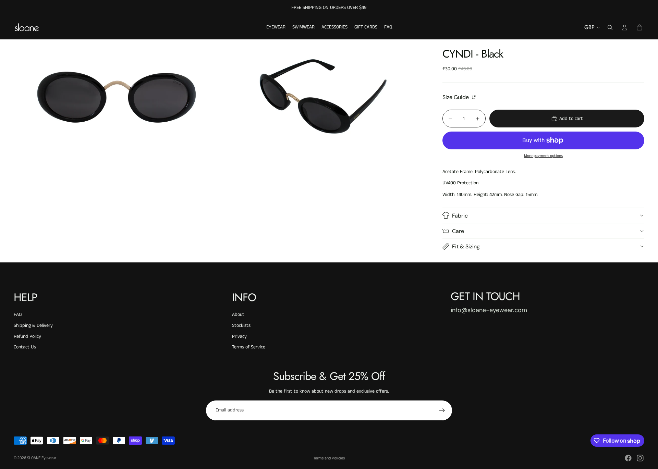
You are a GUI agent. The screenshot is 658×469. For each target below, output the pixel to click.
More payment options (543, 156)
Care (458, 231)
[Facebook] (628, 458)
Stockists (241, 325)
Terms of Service (248, 347)
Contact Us (25, 347)
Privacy (239, 336)
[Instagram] (640, 458)
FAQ (18, 314)
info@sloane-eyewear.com (489, 310)
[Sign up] (442, 410)
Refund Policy (27, 336)
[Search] (610, 27)
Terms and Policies (329, 458)
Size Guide (456, 97)
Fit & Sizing (466, 246)
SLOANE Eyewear (41, 458)
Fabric (460, 215)
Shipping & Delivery (33, 325)
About (238, 314)
